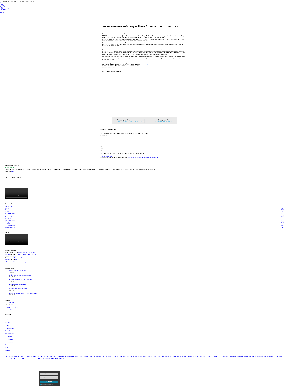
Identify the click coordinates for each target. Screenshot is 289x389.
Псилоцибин (60, 356)
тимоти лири (18, 358)
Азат (6, 261)
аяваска (91, 356)
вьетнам (109, 356)
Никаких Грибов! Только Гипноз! (17, 284)
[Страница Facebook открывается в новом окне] (279, 1)
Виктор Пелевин (14, 356)
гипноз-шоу (122, 356)
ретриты (251, 356)
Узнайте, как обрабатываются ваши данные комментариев (143, 157)
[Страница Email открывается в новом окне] (111, 377)
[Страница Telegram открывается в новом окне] (115, 377)
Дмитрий (7, 254)
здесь (12, 171)
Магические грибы (37, 356)
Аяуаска (7, 356)
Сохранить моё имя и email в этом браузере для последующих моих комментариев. (122, 153)
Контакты (7, 350)
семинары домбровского (271, 356)
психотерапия (239, 356)
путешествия (246, 356)
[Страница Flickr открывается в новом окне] (104, 377)
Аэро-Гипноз (10, 339)
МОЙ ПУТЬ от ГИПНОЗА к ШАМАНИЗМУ (21, 275)
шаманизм (41, 358)
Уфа (16, 259)
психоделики (211, 356)
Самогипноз (84, 356)
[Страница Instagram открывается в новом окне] (283, 1)
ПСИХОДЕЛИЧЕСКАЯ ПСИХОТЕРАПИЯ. (20, 279)
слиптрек (280, 356)
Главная (7, 317)
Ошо (55, 356)
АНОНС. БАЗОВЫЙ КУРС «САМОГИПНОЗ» (27, 263)
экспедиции (47, 358)
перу (198, 356)
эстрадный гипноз (57, 358)
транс (23, 358)
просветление (202, 356)
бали (100, 356)
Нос (15, 256)
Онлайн (7, 325)
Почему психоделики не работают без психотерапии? (23, 293)
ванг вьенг (105, 356)
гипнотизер (135, 356)
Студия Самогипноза (10, 331)
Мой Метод (8, 344)
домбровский (165, 356)
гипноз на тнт (129, 356)
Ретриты (7, 322)
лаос (178, 356)
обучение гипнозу (192, 356)
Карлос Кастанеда (25, 356)
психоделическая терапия (226, 356)
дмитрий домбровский (154, 356)
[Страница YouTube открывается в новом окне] (281, 1)
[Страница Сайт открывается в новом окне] (288, 1)
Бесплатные (10, 342)
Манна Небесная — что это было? (27, 252)
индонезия (173, 356)
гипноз (115, 356)
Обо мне (9, 319)
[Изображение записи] (6, 271)
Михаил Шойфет (48, 356)
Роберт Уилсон (74, 356)
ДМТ (18, 356)
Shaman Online (10, 328)
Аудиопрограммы (9, 333)
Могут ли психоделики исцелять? (18, 288)
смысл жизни (7, 358)
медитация (183, 356)
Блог (6, 347)
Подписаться (49, 381)
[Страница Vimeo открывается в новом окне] (286, 1)
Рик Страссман (68, 356)
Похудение (9, 336)
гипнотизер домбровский (142, 356)
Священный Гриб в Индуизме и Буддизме (26, 254)
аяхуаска (96, 356)
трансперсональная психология (31, 358)
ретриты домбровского (259, 356)
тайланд (13, 358)
